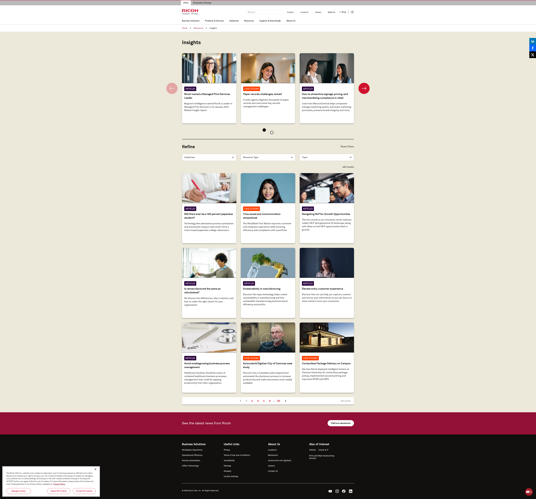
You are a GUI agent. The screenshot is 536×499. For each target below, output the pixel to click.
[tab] (264, 130)
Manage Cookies (19, 491)
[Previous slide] (172, 88)
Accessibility (229, 460)
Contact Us (273, 471)
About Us (290, 20)
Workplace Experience (192, 450)
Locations (304, 12)
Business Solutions (190, 20)
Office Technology (190, 466)
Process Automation (191, 460)
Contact (290, 12)
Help (529, 492)
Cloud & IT (323, 450)
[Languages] (351, 12)
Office (186, 3)
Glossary (227, 471)
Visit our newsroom (341, 423)
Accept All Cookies (84, 491)
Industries (234, 20)
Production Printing (202, 3)
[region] (51, 481)
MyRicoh (331, 12)
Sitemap (227, 466)
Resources (249, 20)
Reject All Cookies (59, 491)
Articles (312, 450)
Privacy (227, 450)
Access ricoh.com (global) (279, 460)
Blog (344, 12)
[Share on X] (532, 54)
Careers (318, 12)
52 (279, 400)
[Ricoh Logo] (190, 12)
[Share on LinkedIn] (532, 41)
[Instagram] (337, 491)
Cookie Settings (231, 476)
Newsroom (273, 455)
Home (184, 28)
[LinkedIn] (350, 491)
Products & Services (214, 20)
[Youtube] (330, 491)
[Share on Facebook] (532, 48)
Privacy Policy (59, 484)
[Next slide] (364, 88)
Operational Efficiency (192, 455)
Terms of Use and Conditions (237, 455)
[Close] (95, 469)
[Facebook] (344, 491)
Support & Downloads (270, 20)
